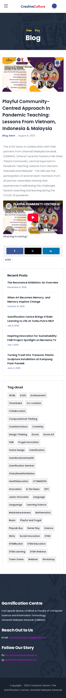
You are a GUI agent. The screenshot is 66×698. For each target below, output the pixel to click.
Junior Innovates (19, 497)
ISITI (46, 489)
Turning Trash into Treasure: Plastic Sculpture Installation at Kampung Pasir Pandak (30, 359)
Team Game (16, 559)
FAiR (11, 442)
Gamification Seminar (21, 465)
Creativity (37, 426)
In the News (33, 489)
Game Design (17, 450)
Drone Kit (48, 434)
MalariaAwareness (20, 512)
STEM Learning (17, 551)
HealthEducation (18, 481)
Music (12, 520)
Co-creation (34, 403)
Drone (35, 434)
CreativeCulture (18, 426)
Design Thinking (18, 434)
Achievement (38, 395)
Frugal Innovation (28, 442)
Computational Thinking (23, 419)
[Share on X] (33, 251)
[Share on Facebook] (14, 251)
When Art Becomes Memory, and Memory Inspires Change (28, 300)
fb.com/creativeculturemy (21, 655)
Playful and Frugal (30, 520)
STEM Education (36, 543)
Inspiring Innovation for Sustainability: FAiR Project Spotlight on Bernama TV (32, 338)
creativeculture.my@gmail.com (27, 637)
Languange (15, 504)
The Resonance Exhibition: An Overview (32, 282)
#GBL (12, 395)
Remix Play (33, 528)
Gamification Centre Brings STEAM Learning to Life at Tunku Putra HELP (30, 319)
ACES (8, 259)
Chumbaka (15, 403)
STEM (47, 536)
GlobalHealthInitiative (21, 473)
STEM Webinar (38, 551)
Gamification (37, 450)
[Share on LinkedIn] (51, 251)
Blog (37, 30)
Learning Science (36, 504)
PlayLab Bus (16, 528)
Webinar (33, 559)
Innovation (15, 489)
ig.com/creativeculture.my (20, 659)
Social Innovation (30, 536)
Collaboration (17, 411)
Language (39, 497)
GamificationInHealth (21, 458)
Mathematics (43, 512)
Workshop (49, 559)
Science (48, 528)
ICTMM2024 (40, 481)
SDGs (12, 536)
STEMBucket (16, 543)
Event (12, 135)
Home (29, 30)
